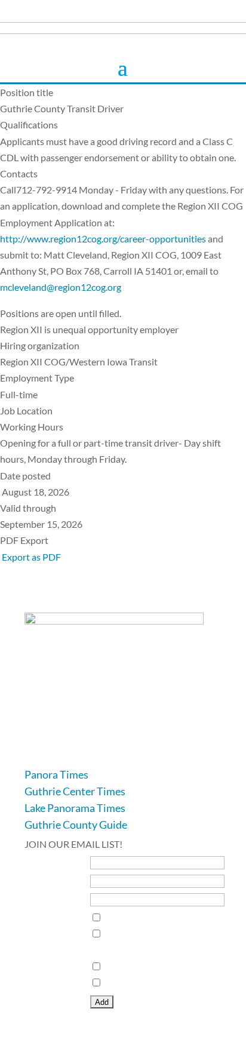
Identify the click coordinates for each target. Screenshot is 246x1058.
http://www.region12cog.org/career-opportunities (103, 238)
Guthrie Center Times (74, 791)
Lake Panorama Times (74, 807)
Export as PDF (30, 556)
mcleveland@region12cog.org (60, 287)
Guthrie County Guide (75, 824)
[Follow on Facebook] (34, 748)
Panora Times (56, 774)
